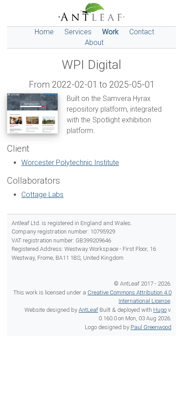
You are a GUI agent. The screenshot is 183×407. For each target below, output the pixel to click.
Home (44, 32)
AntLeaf (88, 309)
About (94, 42)
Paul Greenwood (151, 327)
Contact (141, 32)
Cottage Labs (42, 194)
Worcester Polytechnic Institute (70, 162)
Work (110, 32)
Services (78, 32)
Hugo (160, 309)
